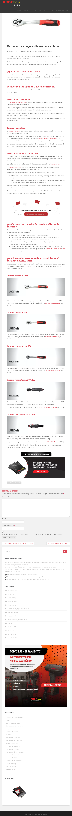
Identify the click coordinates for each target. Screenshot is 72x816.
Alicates (8, 735)
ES (52, 10)
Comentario (6, 497)
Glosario (10, 605)
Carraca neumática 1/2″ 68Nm (48, 407)
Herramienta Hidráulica (13, 758)
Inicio (19, 10)
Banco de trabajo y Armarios (14, 726)
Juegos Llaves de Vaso (13, 729)
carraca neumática (14, 131)
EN (44, 10)
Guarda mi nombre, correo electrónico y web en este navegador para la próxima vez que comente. (32, 534)
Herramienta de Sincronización (15, 752)
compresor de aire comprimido (47, 138)
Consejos (31, 51)
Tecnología (11, 638)
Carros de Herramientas (13, 723)
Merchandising (10, 769)
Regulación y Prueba (12, 743)
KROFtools (23, 51)
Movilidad (10, 627)
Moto (9, 623)
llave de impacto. (55, 164)
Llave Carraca (17, 482)
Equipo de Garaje (11, 764)
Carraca (10, 482)
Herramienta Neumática (13, 755)
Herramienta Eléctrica (12, 749)
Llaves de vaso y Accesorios (14, 717)
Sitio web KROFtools (62, 10)
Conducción (11, 598)
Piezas (10, 630)
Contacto (38, 10)
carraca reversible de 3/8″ (53, 370)
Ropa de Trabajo (11, 766)
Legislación (11, 616)
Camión (10, 594)
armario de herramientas (53, 249)
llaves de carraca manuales (18, 102)
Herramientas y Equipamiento (43, 51)
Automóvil (11, 590)
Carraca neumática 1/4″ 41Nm (48, 442)
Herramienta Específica (13, 737)
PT (49, 10)
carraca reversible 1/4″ (52, 337)
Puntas (8, 720)
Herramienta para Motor (13, 746)
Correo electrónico (8, 525)
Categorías (27, 10)
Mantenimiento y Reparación (16, 619)
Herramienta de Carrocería (14, 740)
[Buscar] (65, 551)
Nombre (5, 519)
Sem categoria (12, 634)
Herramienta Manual (12, 732)
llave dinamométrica (15, 167)
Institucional (11, 612)
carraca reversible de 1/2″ (53, 303)
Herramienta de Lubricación (14, 761)
